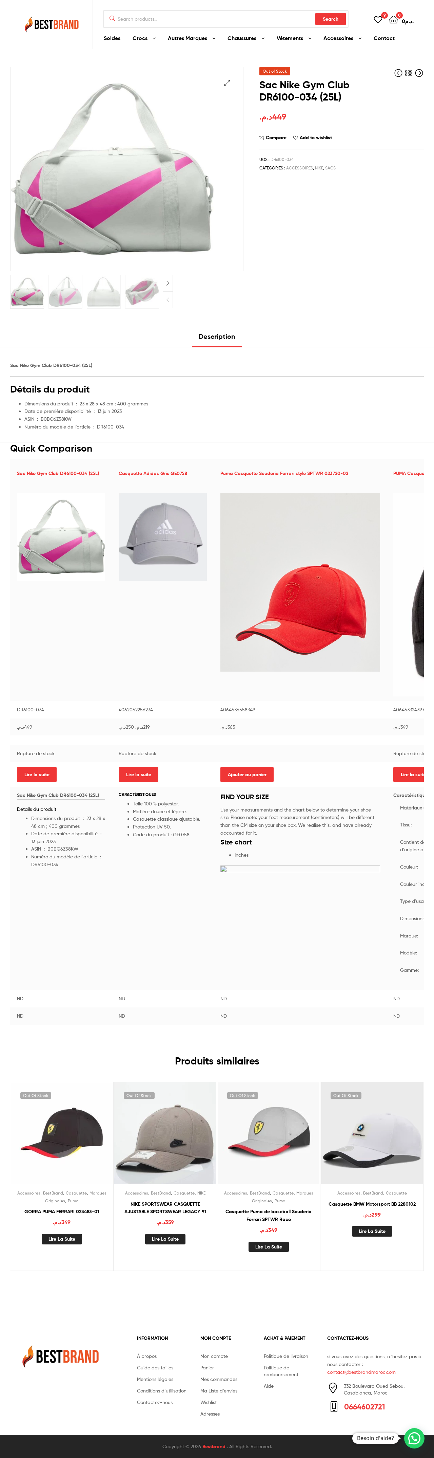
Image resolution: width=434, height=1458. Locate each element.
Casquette (76, 1193)
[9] (378, 19)
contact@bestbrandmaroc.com (361, 1372)
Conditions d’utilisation (161, 1390)
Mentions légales (155, 1379)
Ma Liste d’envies (218, 1390)
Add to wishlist (316, 137)
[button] (414, 1438)
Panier (207, 1367)
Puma (73, 1200)
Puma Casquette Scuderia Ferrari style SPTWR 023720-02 (284, 473)
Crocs (140, 38)
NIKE (319, 167)
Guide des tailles (155, 1367)
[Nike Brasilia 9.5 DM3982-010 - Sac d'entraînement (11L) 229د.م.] (419, 73)
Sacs (330, 167)
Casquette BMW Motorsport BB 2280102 (372, 1204)
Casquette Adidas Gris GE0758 (153, 473)
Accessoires (338, 38)
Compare (276, 137)
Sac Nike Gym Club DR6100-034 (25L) (58, 473)
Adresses (210, 1414)
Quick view (78, 1138)
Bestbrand (214, 1446)
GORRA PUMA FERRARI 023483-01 (61, 1211)
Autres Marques (187, 38)
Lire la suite (37, 774)
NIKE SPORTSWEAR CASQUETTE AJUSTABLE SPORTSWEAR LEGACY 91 (165, 1208)
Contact (384, 38)
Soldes (112, 38)
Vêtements (290, 38)
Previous (168, 299)
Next (168, 283)
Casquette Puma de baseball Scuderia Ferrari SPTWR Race (268, 1215)
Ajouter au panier (247, 774)
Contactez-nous (155, 1402)
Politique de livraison (286, 1356)
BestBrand (53, 1193)
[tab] (217, 339)
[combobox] (226, 19)
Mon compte (214, 1356)
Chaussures (242, 38)
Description (217, 336)
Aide (269, 1386)
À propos (147, 1356)
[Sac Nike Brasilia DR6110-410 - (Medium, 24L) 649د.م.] (399, 73)
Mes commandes (218, 1379)
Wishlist (208, 1402)
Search (330, 19)
